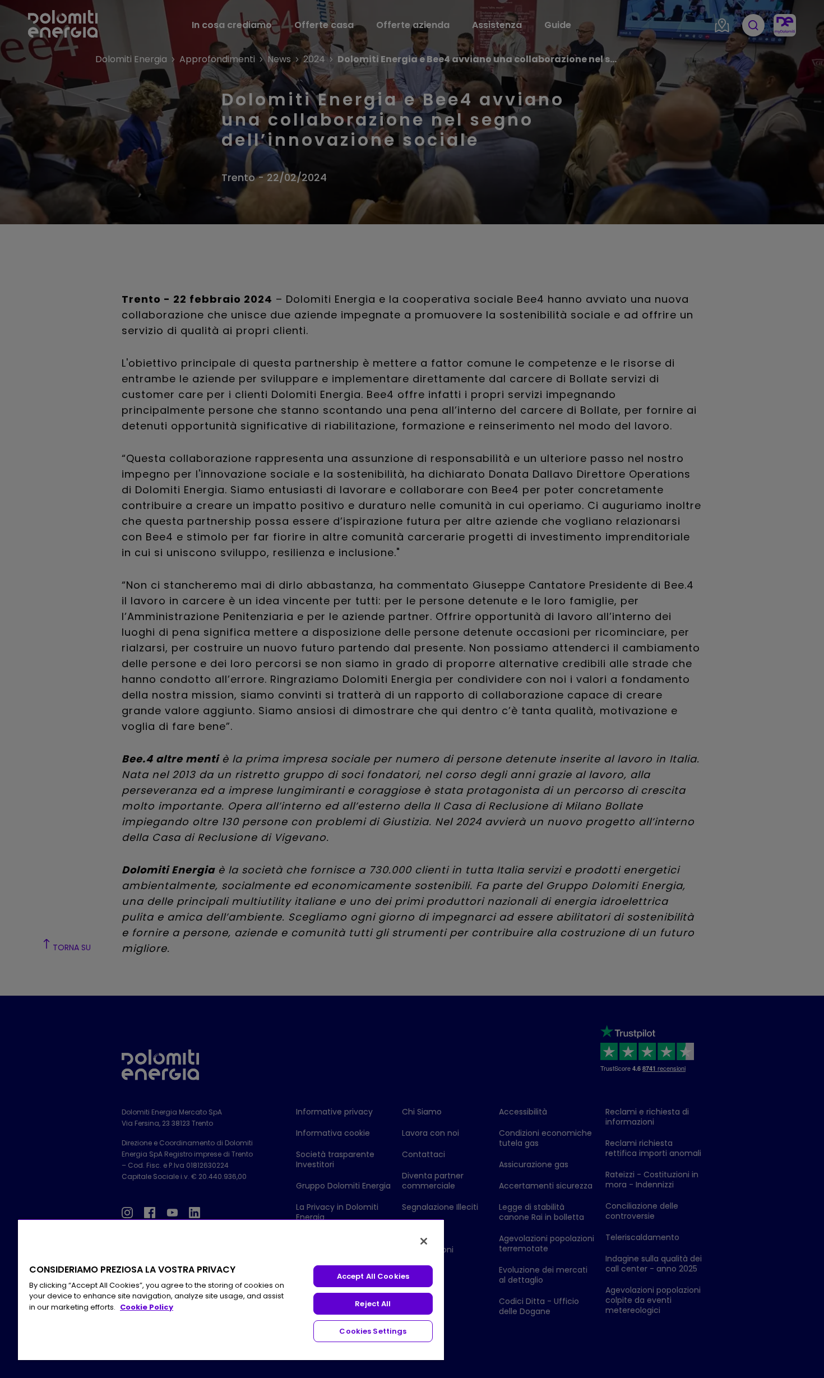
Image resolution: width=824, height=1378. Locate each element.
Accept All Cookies (373, 1276)
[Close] (423, 1241)
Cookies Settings (372, 1331)
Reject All (373, 1303)
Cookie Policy (146, 1307)
